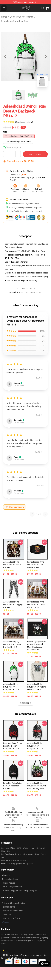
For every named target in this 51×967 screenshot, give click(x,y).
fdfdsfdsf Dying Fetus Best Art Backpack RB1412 (12, 786)
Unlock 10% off (5, 955)
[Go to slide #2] (32, 95)
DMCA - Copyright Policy (12, 887)
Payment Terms (8, 907)
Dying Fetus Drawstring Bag (14, 21)
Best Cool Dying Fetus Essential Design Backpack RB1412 (12, 746)
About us (6, 875)
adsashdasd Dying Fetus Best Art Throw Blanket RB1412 (12, 644)
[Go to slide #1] (18, 95)
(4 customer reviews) (24, 122)
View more (25, 703)
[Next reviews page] (45, 514)
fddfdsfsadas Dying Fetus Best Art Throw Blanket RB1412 (36, 604)
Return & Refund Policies (12, 911)
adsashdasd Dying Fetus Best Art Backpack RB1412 (11, 687)
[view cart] (47, 8)
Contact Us (6, 914)
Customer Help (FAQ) (11, 918)
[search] (42, 8)
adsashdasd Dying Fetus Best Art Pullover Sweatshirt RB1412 (36, 687)
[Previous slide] (5, 56)
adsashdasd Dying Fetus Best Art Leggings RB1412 (13, 604)
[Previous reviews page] (32, 514)
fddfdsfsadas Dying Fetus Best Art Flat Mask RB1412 (35, 564)
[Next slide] (46, 56)
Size (5, 132)
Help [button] (46, 964)
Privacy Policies (8, 883)
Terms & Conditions (10, 879)
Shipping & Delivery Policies (13, 903)
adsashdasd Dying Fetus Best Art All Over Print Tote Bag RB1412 (36, 786)
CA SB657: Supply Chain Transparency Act (19, 890)
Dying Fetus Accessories (21, 17)
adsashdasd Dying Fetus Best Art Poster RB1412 (12, 564)
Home (4, 17)
